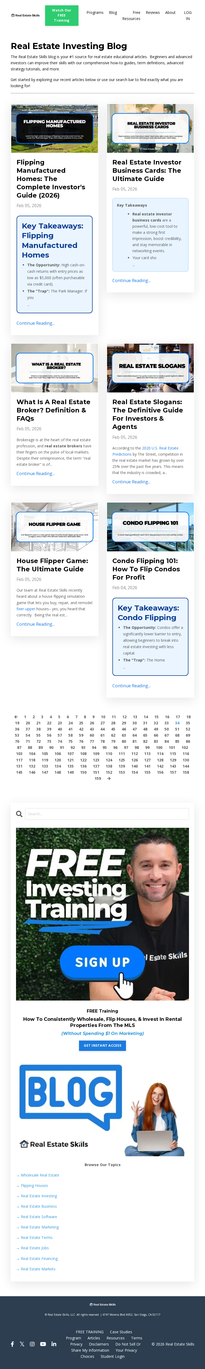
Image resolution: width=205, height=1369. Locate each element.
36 (17, 729)
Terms (136, 1337)
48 (145, 729)
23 (60, 722)
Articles (94, 1337)
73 (49, 741)
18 (188, 716)
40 (60, 729)
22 (49, 722)
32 (156, 722)
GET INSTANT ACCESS (102, 1045)
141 (147, 766)
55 (38, 735)
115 (173, 753)
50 (166, 729)
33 (166, 722)
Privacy (76, 1344)
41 (70, 729)
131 (19, 766)
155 (147, 772)
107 (70, 753)
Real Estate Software (36, 1216)
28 (113, 722)
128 (160, 759)
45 (113, 729)
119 (45, 759)
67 (166, 735)
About (170, 12)
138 (109, 766)
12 (124, 716)
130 (186, 759)
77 (92, 741)
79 (113, 741)
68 (177, 735)
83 (156, 741)
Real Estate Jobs (32, 1247)
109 (96, 753)
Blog (113, 12)
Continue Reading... (36, 323)
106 (57, 753)
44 (102, 729)
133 (45, 766)
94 (94, 747)
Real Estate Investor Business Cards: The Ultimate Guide (147, 170)
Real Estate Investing (36, 1195)
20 (28, 722)
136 (83, 766)
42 (81, 729)
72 (38, 741)
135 (70, 766)
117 (19, 759)
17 (178, 716)
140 (134, 766)
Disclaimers (99, 1344)
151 (96, 772)
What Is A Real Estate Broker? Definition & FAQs (53, 410)
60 (92, 735)
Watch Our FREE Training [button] (61, 15)
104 (32, 753)
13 (135, 716)
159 (97, 778)
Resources (116, 1337)
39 (49, 729)
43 (92, 729)
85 (177, 741)
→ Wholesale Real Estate (37, 1175)
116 (186, 753)
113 (147, 753)
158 (186, 772)
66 (156, 735)
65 (145, 735)
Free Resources (131, 15)
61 (102, 735)
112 (134, 753)
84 (166, 741)
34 (177, 722)
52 (188, 729)
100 (159, 747)
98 (137, 747)
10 (103, 716)
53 (17, 735)
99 (147, 747)
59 (81, 735)
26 (92, 722)
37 (28, 729)
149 (70, 772)
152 (109, 772)
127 (147, 759)
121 (70, 759)
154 (134, 772)
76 (81, 741)
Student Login (113, 1356)
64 (134, 735)
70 (17, 741)
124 (109, 759)
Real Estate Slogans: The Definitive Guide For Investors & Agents (147, 414)
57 (60, 735)
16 (167, 716)
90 (51, 747)
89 (40, 747)
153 (122, 772)
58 (70, 735)
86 (188, 741)
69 (188, 735)
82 (145, 741)
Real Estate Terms (34, 1237)
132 (32, 766)
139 (122, 766)
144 (186, 766)
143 (173, 766)
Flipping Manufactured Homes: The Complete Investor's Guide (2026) (51, 178)
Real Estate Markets (36, 1268)
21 (38, 722)
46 (124, 729)
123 (96, 759)
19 (17, 722)
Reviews (153, 12)
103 (19, 753)
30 (134, 722)
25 (81, 722)
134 (57, 766)
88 (30, 747)
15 (156, 716)
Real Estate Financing (37, 1258)
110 (109, 753)
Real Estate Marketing (37, 1227)
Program (73, 1337)
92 (72, 747)
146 (32, 772)
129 (173, 759)
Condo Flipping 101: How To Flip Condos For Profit (146, 569)
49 (156, 729)
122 (83, 759)
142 (160, 766)
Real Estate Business (36, 1206)
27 (102, 722)
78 (102, 741)
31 (145, 722)
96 (115, 747)
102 (185, 747)
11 (114, 716)
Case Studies (121, 1331)
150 (83, 772)
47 (134, 729)
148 (57, 772)
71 (28, 741)
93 (83, 747)
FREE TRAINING (90, 1331)
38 (38, 729)
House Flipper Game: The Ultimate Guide (52, 565)
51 (177, 729)
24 (70, 722)
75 (70, 741)
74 (60, 741)
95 (104, 747)
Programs (95, 12)
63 (124, 735)
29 (124, 722)
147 (45, 772)
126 (134, 759)
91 (62, 747)
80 (124, 741)
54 (28, 735)
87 (19, 747)
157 (173, 772)
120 (57, 759)
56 (49, 735)
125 (122, 759)
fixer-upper (26, 608)
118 (32, 759)
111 (122, 753)
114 (160, 753)
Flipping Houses (32, 1185)
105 (45, 753)
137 (96, 766)
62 (113, 735)
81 (134, 741)
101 (172, 747)
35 (188, 722)
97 (126, 747)
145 (19, 772)
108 (83, 753)
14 (146, 716)
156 (160, 772)
